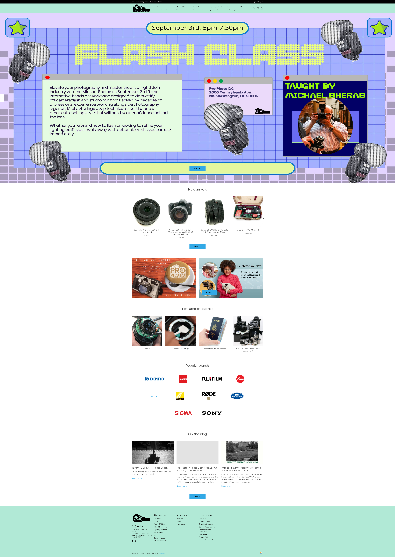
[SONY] (212, 413)
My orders (180, 521)
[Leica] (240, 379)
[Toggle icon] (253, 8)
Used (156, 535)
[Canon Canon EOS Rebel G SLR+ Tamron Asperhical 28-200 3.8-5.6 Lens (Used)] (180, 211)
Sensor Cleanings (181, 349)
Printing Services (235, 10)
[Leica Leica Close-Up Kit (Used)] (248, 211)
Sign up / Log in (258, 2)
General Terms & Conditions (205, 531)
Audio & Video (159, 524)
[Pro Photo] (141, 8)
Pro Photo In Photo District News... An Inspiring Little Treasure (197, 469)
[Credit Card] (261, 553)
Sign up (197, 168)
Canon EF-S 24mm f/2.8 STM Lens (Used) (147, 231)
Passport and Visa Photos (214, 349)
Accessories (158, 532)
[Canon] (183, 379)
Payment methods (206, 540)
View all (197, 246)
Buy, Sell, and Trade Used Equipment (248, 350)
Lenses (156, 521)
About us (202, 518)
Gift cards (195, 10)
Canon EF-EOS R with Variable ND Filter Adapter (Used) (214, 231)
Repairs (147, 349)
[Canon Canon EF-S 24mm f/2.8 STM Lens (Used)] (147, 211)
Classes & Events (182, 10)
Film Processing (219, 10)
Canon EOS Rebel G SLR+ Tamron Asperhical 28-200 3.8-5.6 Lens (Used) (180, 232)
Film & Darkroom (160, 527)
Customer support (206, 521)
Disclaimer (203, 534)
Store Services (159, 538)
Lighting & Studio (160, 530)
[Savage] (237, 396)
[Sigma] (183, 413)
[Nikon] (180, 396)
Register (180, 518)
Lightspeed (162, 553)
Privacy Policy (204, 537)
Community (206, 10)
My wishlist (181, 524)
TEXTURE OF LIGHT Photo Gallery (150, 467)
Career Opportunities (207, 527)
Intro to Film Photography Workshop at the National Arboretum (241, 469)
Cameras (157, 518)
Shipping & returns (206, 524)
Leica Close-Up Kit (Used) (247, 230)
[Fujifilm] (212, 379)
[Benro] (155, 379)
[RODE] (208, 396)
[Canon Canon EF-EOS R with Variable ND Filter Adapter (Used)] (214, 211)
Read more (137, 478)
